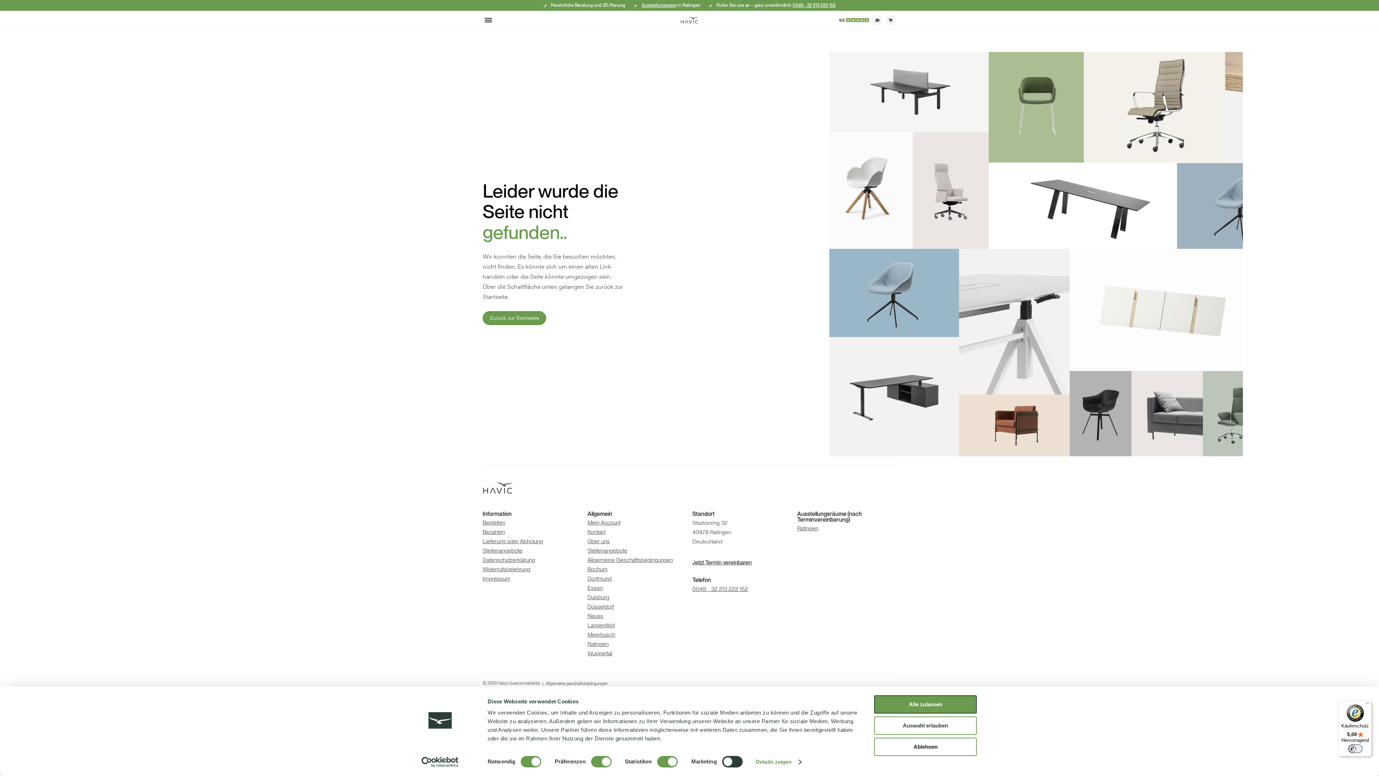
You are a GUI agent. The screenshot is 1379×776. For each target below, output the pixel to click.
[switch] (601, 761)
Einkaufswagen (891, 20)
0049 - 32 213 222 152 (814, 5)
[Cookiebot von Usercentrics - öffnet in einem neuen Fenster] (440, 762)
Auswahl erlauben (925, 725)
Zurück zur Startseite (514, 318)
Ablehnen (926, 747)
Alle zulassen (925, 704)
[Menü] (1367, 705)
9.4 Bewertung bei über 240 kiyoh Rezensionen (854, 20)
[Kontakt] (877, 20)
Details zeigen (773, 762)
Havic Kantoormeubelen (689, 20)
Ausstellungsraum (659, 5)
